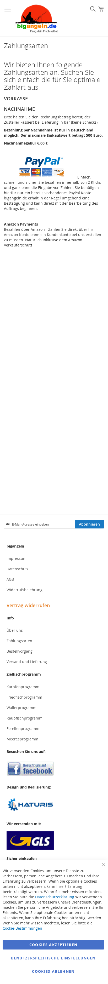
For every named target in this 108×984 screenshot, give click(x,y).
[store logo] (36, 18)
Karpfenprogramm (23, 686)
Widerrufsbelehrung (24, 589)
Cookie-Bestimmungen (22, 928)
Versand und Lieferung (27, 661)
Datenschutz (18, 568)
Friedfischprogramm (24, 697)
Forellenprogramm (23, 728)
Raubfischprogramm (24, 718)
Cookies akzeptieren (53, 944)
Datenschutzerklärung (54, 896)
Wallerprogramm (21, 707)
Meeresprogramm (22, 738)
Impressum (16, 558)
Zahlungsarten (19, 640)
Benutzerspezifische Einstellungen (53, 958)
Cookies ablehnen (53, 971)
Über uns (15, 630)
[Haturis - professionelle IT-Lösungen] (54, 805)
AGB (10, 579)
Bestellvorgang (20, 651)
